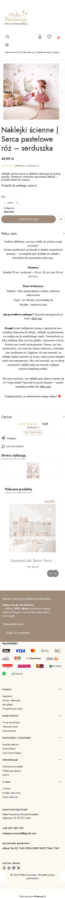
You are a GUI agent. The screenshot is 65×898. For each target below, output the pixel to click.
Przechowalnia (9, 730)
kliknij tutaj (37, 318)
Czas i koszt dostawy (12, 752)
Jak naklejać (8, 704)
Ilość (3, 196)
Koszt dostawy (9, 748)
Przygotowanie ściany (13, 708)
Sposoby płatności (11, 744)
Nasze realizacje (10, 797)
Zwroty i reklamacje (11, 700)
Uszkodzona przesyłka (13, 766)
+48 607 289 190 (13, 828)
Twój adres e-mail (13, 624)
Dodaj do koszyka (28, 219)
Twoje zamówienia (11, 722)
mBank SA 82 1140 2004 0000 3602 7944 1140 (31, 848)
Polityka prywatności (12, 770)
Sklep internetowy (31, 896)
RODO (6, 775)
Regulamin (7, 696)
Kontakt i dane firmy (12, 792)
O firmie (6, 788)
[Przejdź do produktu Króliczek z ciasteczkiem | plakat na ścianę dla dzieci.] (33, 471)
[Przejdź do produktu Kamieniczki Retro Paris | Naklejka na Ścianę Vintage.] (32, 528)
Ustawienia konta (10, 726)
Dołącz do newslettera (18, 633)
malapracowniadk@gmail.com (19, 833)
